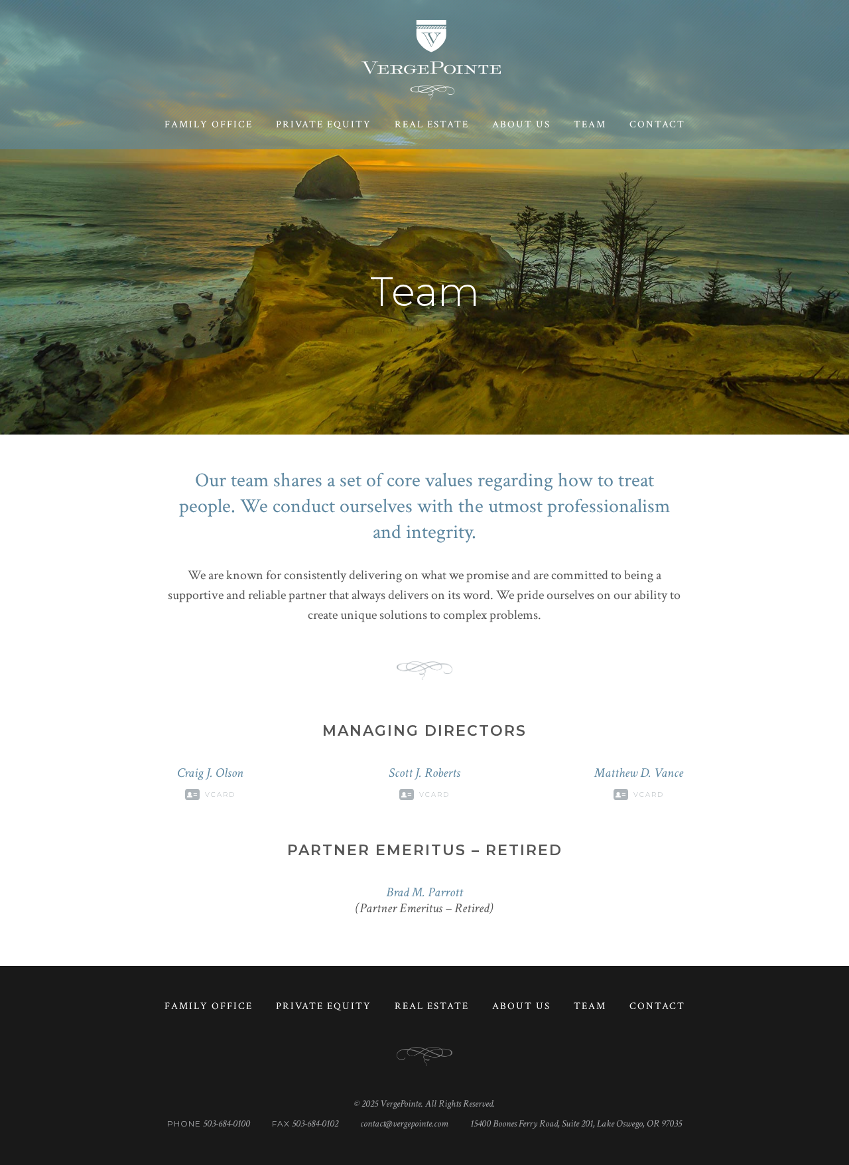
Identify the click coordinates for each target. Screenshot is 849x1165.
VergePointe (431, 60)
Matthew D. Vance (638, 773)
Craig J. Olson (210, 773)
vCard (220, 794)
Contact (657, 124)
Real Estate (432, 124)
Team (590, 124)
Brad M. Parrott (424, 892)
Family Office (208, 124)
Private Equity (323, 124)
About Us (521, 124)
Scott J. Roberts (424, 773)
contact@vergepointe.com (404, 1123)
